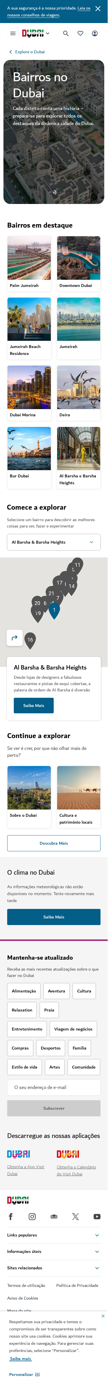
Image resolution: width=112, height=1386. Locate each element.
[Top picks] (80, 33)
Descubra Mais (54, 843)
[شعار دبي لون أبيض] (24, 1201)
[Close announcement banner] (98, 8)
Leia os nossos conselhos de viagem (48, 11)
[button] (24, 1374)
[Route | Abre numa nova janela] (18, 638)
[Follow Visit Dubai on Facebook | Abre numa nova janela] (10, 1216)
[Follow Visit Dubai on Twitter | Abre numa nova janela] (75, 1216)
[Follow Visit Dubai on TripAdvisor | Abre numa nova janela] (54, 1216)
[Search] (66, 33)
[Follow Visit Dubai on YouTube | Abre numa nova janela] (97, 1216)
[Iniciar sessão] (95, 33)
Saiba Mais (33, 705)
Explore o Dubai (30, 51)
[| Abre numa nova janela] (32, 1216)
